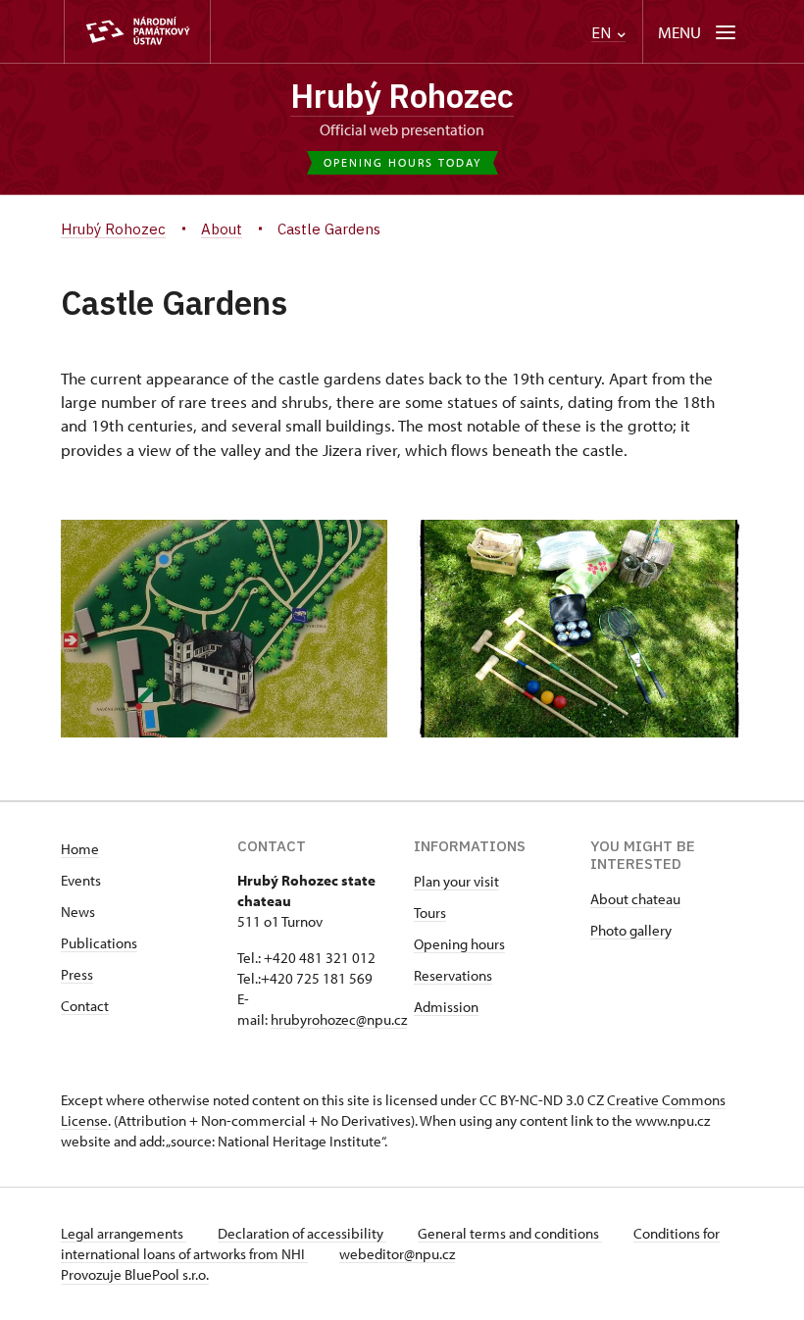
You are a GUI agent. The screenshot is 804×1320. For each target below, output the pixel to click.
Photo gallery (631, 930)
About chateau (635, 898)
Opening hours (459, 944)
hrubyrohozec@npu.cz (339, 1019)
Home (80, 848)
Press (77, 974)
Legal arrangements (123, 1233)
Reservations (453, 975)
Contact (85, 1005)
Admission (446, 1006)
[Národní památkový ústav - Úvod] (137, 32)
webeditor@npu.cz (397, 1253)
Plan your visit (456, 881)
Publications (99, 943)
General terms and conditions (510, 1233)
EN (603, 33)
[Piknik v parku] (580, 628)
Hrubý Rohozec (402, 96)
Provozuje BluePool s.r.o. (135, 1274)
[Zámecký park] (224, 628)
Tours (430, 912)
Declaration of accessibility (302, 1233)
